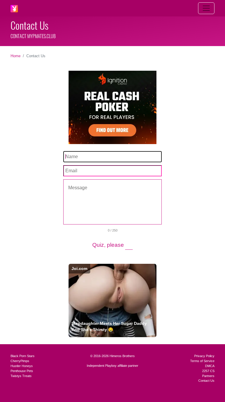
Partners (208, 376)
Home (16, 56)
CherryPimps (20, 361)
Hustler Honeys (22, 366)
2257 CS (208, 371)
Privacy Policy (204, 356)
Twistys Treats (21, 376)
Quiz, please (108, 245)
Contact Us (206, 380)
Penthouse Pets (22, 371)
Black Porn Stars (23, 356)
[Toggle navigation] (206, 8)
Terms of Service (202, 361)
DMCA (209, 366)
